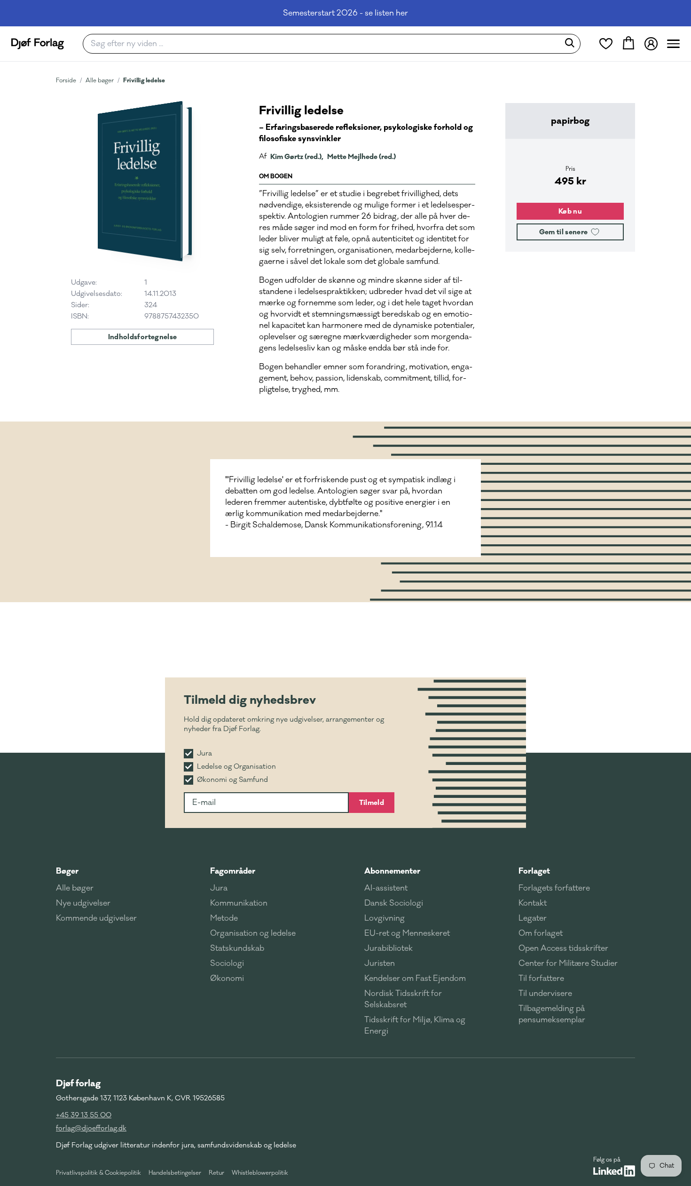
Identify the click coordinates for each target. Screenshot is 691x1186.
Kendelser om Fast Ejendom (415, 978)
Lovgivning (384, 918)
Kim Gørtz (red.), (296, 156)
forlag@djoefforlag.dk (91, 1128)
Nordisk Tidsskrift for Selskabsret (403, 999)
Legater (532, 918)
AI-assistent (386, 888)
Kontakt (532, 903)
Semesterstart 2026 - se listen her (345, 13)
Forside (66, 80)
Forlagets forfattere (554, 888)
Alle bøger (100, 80)
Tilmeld (371, 802)
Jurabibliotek (388, 948)
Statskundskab (237, 948)
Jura (219, 888)
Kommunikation (238, 903)
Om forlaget (540, 933)
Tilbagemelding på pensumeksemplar (551, 1014)
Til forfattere (541, 978)
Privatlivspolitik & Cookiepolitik (98, 1173)
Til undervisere (545, 993)
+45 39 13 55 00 (83, 1115)
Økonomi (227, 978)
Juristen (379, 963)
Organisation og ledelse (253, 933)
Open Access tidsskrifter (563, 948)
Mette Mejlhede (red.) (361, 156)
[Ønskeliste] (605, 43)
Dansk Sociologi (393, 903)
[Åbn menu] (673, 43)
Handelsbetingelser (175, 1173)
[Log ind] (651, 43)
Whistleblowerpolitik (260, 1173)
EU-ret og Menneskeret (407, 933)
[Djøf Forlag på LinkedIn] (614, 1171)
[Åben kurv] (628, 43)
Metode (224, 918)
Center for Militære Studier (568, 963)
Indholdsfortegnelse (142, 337)
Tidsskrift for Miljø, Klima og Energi (414, 1025)
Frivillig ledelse (144, 80)
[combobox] (324, 43)
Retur (216, 1173)
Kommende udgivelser (96, 918)
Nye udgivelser (83, 903)
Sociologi (227, 963)
